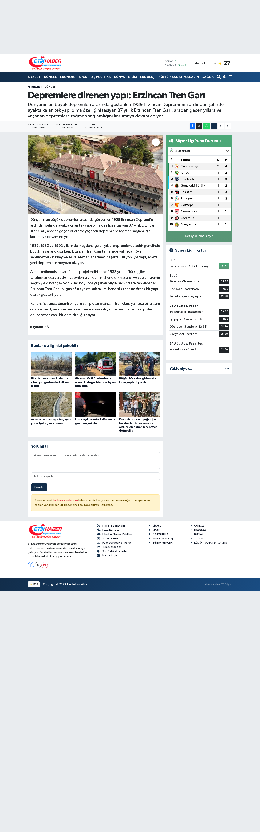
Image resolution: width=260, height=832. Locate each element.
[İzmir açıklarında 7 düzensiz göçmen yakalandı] (95, 404)
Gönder (39, 487)
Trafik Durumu (110, 538)
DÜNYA (119, 77)
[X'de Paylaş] (199, 126)
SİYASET (34, 77)
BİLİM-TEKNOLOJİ (141, 77)
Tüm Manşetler (111, 547)
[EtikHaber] (45, 63)
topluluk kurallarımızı (65, 500)
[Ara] (219, 77)
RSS (35, 584)
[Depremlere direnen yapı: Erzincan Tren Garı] (95, 174)
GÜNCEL (50, 77)
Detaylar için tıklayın (199, 236)
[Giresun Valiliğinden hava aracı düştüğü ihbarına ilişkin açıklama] (95, 363)
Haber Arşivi (109, 555)
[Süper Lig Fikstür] (227, 250)
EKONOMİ (68, 77)
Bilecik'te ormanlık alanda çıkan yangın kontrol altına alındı (50, 382)
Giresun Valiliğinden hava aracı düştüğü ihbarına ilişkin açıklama (95, 382)
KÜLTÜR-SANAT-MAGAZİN (179, 77)
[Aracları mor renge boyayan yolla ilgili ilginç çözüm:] (51, 404)
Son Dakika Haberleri (115, 551)
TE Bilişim (226, 584)
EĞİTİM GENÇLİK (162, 542)
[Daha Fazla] (214, 126)
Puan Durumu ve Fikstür (116, 542)
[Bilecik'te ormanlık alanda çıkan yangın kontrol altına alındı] (51, 363)
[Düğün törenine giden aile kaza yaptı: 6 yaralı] (139, 363)
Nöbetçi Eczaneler (113, 525)
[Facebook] (31, 565)
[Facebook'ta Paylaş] (192, 126)
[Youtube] (44, 565)
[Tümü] (227, 368)
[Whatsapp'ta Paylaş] (206, 126)
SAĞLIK (208, 77)
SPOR (83, 77)
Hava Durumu (110, 530)
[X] (38, 565)
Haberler (34, 86)
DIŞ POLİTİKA (100, 77)
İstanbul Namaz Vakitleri (117, 534)
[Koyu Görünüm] (224, 77)
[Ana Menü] (229, 77)
